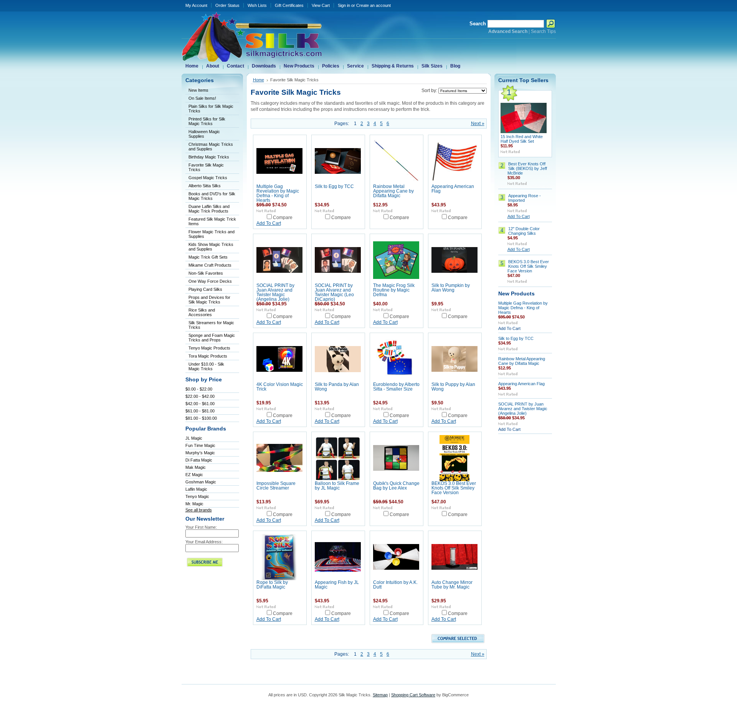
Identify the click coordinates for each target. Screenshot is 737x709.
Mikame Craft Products (209, 265)
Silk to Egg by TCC (334, 186)
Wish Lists (257, 5)
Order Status (227, 5)
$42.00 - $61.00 (200, 403)
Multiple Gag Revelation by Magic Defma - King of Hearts (277, 193)
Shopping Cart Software (413, 695)
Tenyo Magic (197, 496)
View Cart (321, 5)
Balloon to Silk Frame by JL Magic (337, 485)
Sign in (344, 5)
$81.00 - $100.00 (201, 418)
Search (477, 23)
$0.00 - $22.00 (198, 389)
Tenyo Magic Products (209, 348)
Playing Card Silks (205, 289)
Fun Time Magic (200, 445)
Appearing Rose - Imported (524, 198)
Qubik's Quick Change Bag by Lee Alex (396, 485)
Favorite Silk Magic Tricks (206, 167)
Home (258, 79)
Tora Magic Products (207, 356)
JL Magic (193, 438)
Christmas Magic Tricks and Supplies (210, 146)
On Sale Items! (202, 98)
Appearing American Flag (521, 383)
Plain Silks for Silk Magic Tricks (210, 108)
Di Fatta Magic (198, 460)
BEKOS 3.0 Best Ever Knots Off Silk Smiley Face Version (453, 488)
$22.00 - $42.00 (200, 396)
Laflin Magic (196, 489)
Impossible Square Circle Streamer (276, 485)
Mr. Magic (194, 503)
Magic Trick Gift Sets (208, 257)
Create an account (373, 5)
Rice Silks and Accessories (201, 312)
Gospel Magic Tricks (207, 177)
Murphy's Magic (200, 452)
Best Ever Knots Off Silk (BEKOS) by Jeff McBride (527, 168)
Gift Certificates (289, 5)
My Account (196, 5)
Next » (477, 123)
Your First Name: (201, 527)
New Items (198, 90)
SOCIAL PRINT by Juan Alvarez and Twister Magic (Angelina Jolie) (275, 292)
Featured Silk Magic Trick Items (212, 221)
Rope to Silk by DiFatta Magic (272, 584)
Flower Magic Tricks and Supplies (211, 234)
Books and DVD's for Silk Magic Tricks (211, 196)
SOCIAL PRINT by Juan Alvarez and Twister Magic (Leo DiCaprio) (334, 292)
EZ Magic (194, 474)
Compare (282, 217)
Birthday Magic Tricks (208, 157)
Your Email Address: (204, 541)
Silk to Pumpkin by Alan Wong (450, 287)
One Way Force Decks (210, 281)
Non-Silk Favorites (205, 273)
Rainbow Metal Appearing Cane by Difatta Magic (393, 191)
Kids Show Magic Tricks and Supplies (210, 246)
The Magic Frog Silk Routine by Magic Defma (394, 290)
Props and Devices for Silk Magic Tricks (209, 299)
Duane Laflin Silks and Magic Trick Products (209, 208)
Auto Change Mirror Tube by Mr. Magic (452, 584)
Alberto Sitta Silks (204, 185)
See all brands (198, 510)
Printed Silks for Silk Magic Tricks (206, 121)
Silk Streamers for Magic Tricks (211, 325)
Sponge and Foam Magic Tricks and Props (211, 337)
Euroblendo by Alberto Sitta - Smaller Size (396, 386)
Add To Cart (268, 223)
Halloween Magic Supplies (204, 134)
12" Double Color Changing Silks (524, 231)
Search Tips (543, 31)
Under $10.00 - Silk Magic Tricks (206, 366)
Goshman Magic (200, 482)
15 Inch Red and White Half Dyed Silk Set (522, 138)
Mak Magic (195, 467)
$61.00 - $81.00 (200, 411)
